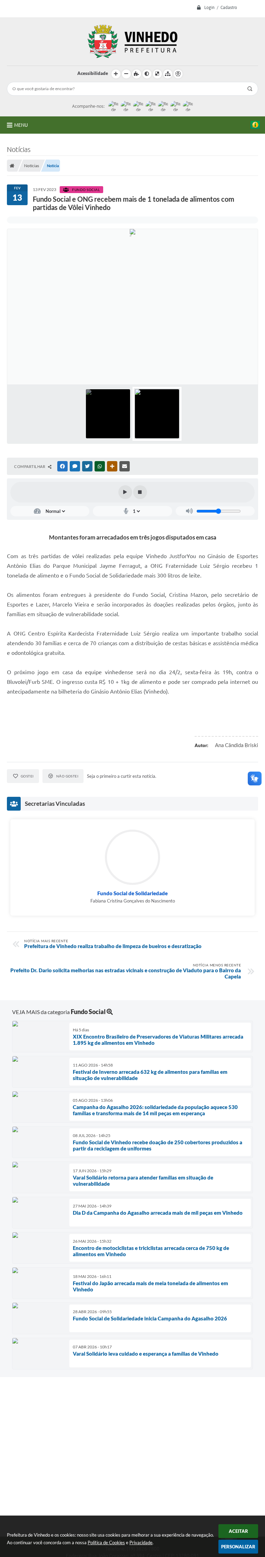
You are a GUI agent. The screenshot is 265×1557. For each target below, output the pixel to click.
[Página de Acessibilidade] (178, 73)
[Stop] (140, 492)
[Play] (125, 492)
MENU (21, 125)
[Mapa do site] (167, 73)
